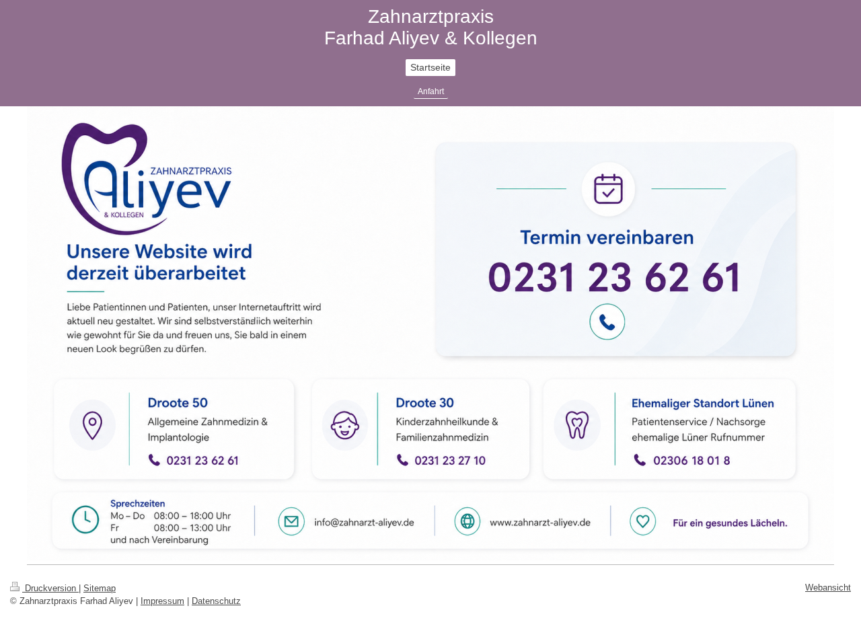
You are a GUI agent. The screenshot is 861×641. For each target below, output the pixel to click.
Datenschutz (216, 601)
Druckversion (50, 588)
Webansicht (828, 587)
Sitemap (99, 588)
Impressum (162, 601)
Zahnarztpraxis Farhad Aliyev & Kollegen (430, 27)
